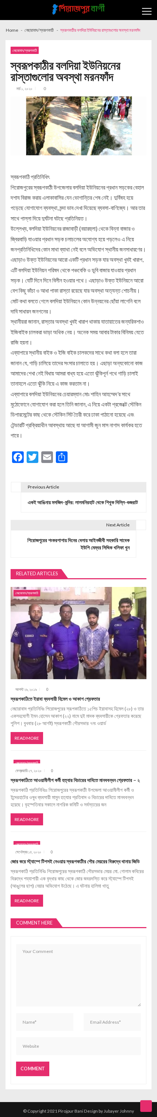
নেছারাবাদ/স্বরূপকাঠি (24, 50)
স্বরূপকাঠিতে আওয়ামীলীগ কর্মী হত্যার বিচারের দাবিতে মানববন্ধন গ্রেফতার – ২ (75, 780)
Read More (27, 738)
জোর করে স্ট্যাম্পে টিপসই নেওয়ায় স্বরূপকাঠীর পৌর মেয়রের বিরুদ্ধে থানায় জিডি (75, 861)
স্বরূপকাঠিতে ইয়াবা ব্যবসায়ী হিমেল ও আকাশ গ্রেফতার (55, 699)
